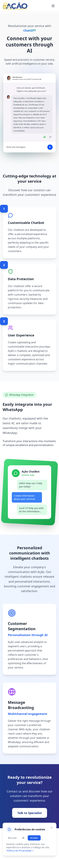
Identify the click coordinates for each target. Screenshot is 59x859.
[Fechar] (51, 827)
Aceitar (34, 837)
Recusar (12, 837)
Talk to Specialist (29, 813)
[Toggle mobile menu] (53, 6)
